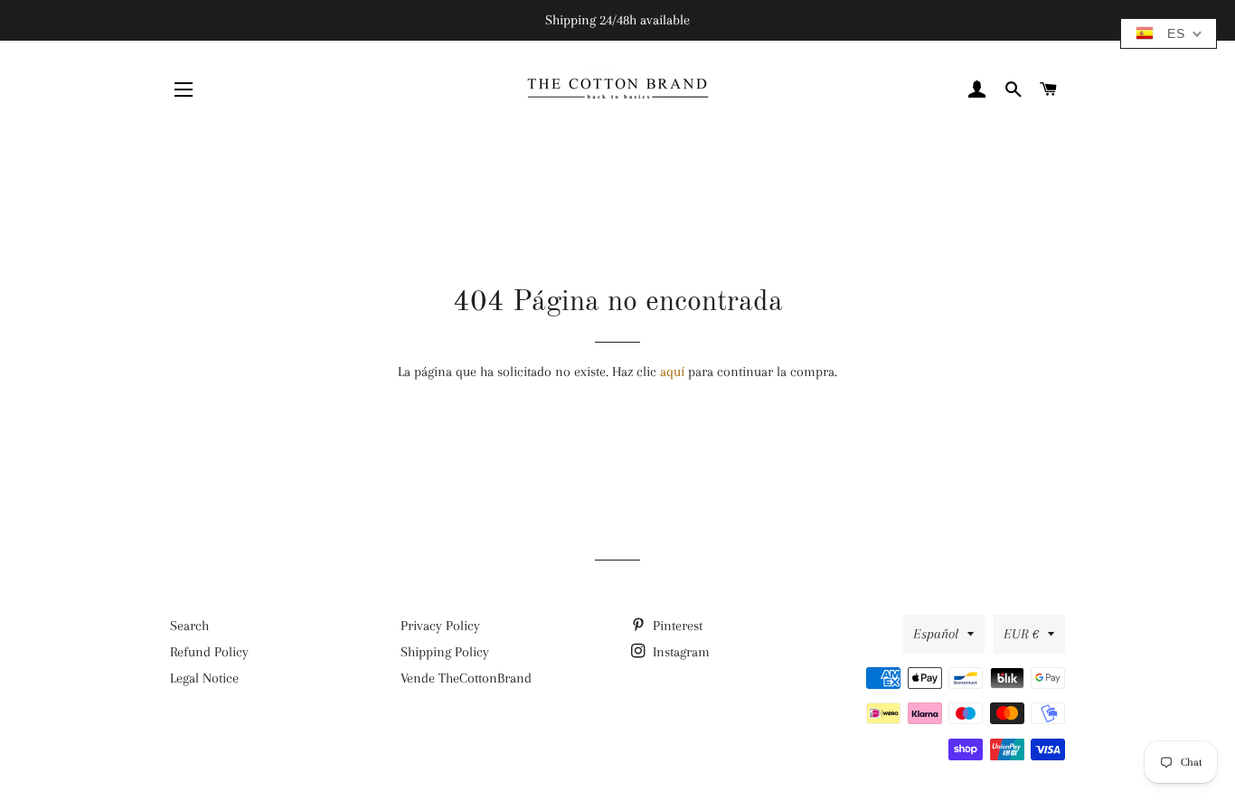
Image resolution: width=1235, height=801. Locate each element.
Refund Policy (209, 652)
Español (935, 634)
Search (189, 625)
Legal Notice (204, 678)
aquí (672, 371)
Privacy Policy (440, 625)
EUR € (1021, 634)
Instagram (679, 652)
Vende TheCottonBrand (466, 678)
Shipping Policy (445, 652)
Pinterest (675, 625)
